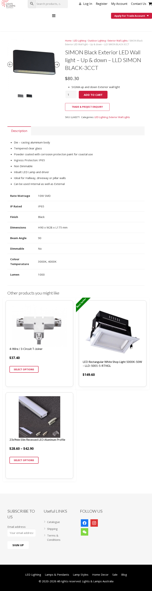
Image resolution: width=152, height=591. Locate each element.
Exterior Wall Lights (118, 40)
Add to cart (93, 95)
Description (19, 131)
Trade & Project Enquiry (87, 106)
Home (68, 40)
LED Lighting (79, 40)
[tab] (19, 130)
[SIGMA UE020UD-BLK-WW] (33, 65)
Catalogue (53, 522)
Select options (24, 369)
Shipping (52, 529)
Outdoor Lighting (97, 40)
